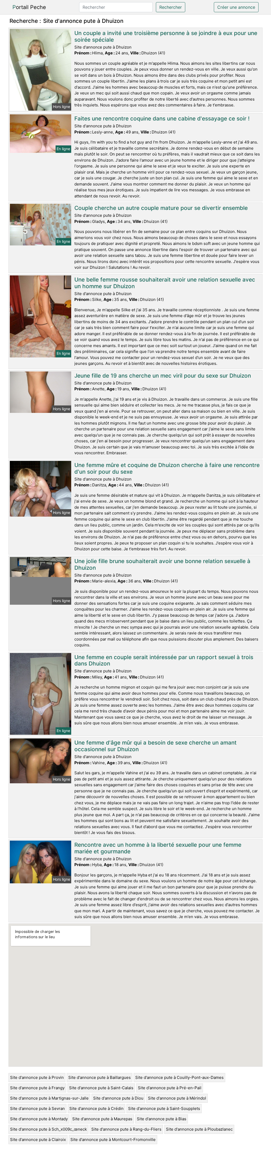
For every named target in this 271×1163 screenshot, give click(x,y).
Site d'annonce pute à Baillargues (99, 1077)
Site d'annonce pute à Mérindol (177, 1098)
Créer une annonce (236, 7)
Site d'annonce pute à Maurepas (102, 1118)
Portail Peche (29, 7)
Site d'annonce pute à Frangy (37, 1087)
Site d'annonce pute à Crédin (96, 1108)
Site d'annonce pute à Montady (39, 1118)
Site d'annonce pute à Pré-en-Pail (169, 1087)
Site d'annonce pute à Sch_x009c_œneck (48, 1129)
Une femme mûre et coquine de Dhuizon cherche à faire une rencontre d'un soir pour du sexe (167, 468)
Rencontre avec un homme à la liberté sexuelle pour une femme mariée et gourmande (157, 848)
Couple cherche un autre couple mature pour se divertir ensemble (161, 208)
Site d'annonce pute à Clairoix (38, 1139)
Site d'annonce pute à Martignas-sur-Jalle (49, 1098)
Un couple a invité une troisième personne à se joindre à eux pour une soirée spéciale (165, 36)
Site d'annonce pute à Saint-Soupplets (164, 1108)
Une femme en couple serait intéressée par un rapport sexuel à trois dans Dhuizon (163, 660)
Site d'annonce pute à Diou (118, 1098)
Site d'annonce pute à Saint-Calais (101, 1087)
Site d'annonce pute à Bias (161, 1118)
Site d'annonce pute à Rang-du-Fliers (126, 1129)
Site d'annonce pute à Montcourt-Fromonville (113, 1139)
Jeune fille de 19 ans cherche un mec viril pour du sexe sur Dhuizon (162, 375)
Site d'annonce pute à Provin (37, 1077)
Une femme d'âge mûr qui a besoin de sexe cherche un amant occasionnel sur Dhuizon (155, 746)
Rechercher (170, 7)
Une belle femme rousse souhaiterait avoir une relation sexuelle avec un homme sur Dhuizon (164, 282)
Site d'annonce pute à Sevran (37, 1108)
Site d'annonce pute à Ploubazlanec (199, 1129)
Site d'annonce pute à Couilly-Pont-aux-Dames (179, 1077)
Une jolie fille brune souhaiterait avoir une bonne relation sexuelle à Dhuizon (162, 564)
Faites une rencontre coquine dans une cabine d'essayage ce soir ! (162, 118)
